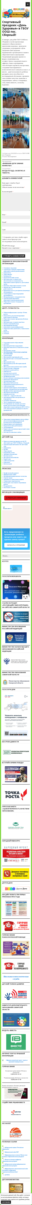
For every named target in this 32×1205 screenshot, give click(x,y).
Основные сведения (10, 268)
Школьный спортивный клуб (13, 357)
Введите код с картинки (11, 248)
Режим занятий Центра (11, 324)
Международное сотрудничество (14, 297)
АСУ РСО (6, 344)
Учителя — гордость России (12, 396)
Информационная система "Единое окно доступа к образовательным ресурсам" (14, 1155)
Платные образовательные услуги (15, 285)
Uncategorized (12, 156)
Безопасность (8, 456)
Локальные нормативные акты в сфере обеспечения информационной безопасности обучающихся (16, 421)
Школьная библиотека (11, 383)
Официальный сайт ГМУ (12, 1152)
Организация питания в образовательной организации (14, 299)
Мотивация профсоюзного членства (15, 476)
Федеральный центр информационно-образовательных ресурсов (14, 1165)
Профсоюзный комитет (11, 473)
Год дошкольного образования (13, 342)
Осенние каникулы (10, 400)
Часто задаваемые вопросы (12, 402)
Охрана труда (8, 478)
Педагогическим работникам (13, 426)
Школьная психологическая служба (15, 367)
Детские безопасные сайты (12, 432)
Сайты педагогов (9, 386)
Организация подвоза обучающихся (15, 387)
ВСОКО (6, 449)
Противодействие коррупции (13, 346)
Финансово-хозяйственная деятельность (12, 288)
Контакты (7, 462)
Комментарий (7, 191)
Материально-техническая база (14, 322)
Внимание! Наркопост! (11, 379)
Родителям (7, 459)
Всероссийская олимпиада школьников (16, 378)
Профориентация (9, 376)
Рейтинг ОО (7, 371)
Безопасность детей (10, 373)
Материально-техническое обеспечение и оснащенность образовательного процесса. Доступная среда (16, 282)
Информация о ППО (10, 474)
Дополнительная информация (13, 327)
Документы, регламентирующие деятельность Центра (14, 316)
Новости (6, 332)
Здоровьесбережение (10, 454)
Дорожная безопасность (11, 375)
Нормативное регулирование (13, 424)
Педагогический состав (11, 277)
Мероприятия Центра (11, 325)
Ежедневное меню (9, 350)
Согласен (6, 1202)
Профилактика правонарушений (14, 391)
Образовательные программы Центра (16, 319)
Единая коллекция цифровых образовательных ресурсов (11, 1160)
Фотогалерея (8, 464)
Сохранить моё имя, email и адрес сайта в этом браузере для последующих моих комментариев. (15, 239)
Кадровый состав (9, 452)
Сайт (4, 230)
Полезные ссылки (9, 487)
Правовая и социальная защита (14, 479)
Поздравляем (8, 486)
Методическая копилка (11, 392)
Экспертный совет (9, 381)
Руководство (7, 276)
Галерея (6, 333)
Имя (4, 215)
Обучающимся (8, 427)
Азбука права (8, 355)
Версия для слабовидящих (17, 497)
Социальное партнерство (12, 481)
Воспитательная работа (11, 370)
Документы (7, 273)
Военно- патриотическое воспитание (16, 389)
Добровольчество (9, 394)
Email (4, 222)
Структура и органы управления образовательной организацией (14, 270)
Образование (8, 274)
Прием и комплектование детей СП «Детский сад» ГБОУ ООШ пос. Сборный (16, 442)
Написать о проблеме (16, 545)
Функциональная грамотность (13, 384)
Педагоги (6, 320)
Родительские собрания (11, 368)
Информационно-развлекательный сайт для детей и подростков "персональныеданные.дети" (15, 1170)
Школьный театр (9, 362)
